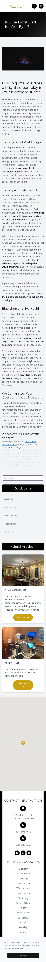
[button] (4, 6)
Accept (23, 955)
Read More (23, 617)
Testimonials (10, 523)
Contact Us (9, 532)
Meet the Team (11, 515)
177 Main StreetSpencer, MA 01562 (23, 816)
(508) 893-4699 (23, 831)
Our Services (10, 507)
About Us (8, 499)
